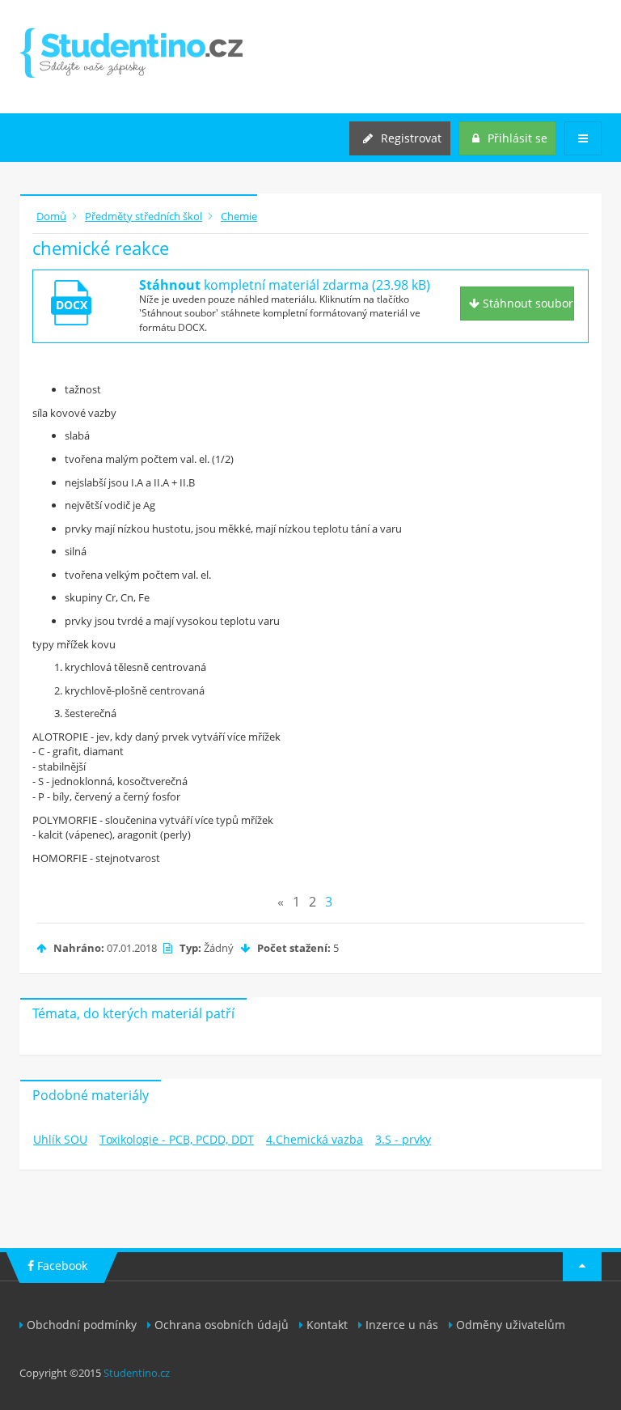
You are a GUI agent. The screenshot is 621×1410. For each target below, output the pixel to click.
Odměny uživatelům (510, 1324)
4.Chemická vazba (314, 1139)
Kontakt (327, 1324)
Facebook (60, 1265)
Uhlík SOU (60, 1139)
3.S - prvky (403, 1139)
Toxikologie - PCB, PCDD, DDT (176, 1139)
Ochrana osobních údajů (221, 1324)
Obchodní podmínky (82, 1324)
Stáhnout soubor (526, 303)
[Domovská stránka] (131, 53)
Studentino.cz (137, 1372)
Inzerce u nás (401, 1324)
